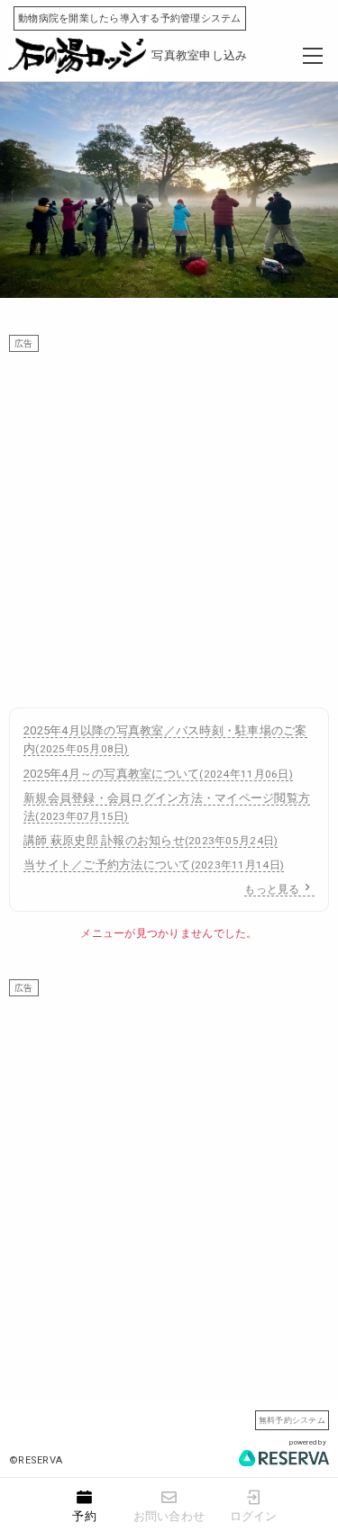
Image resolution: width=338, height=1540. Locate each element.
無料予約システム (292, 1420)
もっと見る (271, 889)
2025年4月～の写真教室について (158, 773)
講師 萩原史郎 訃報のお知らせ (150, 840)
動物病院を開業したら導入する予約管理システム (130, 18)
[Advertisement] (169, 520)
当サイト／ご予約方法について (153, 864)
